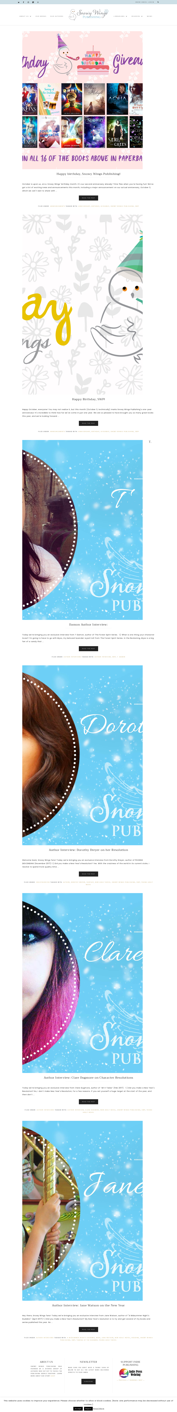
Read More (98, 1408)
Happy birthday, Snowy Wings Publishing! (88, 173)
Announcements (57, 206)
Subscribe (88, 1381)
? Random (133, 1380)
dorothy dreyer (78, 882)
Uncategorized (43, 882)
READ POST (88, 198)
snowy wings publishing (122, 206)
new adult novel (103, 882)
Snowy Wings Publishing (88, 14)
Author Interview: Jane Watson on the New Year (88, 1305)
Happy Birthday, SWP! (88, 399)
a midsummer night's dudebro (81, 1338)
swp (137, 206)
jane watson (108, 1338)
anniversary (84, 206)
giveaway (105, 206)
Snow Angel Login (144, 2)
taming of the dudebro (87, 1340)
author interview (103, 657)
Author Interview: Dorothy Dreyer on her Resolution (88, 849)
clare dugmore (92, 1110)
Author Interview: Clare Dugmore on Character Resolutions (88, 1077)
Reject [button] (88, 1409)
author (66, 882)
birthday (96, 206)
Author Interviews (72, 657)
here (53, 1376)
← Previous (122, 1380)
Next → (142, 1380)
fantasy (90, 882)
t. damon (121, 657)
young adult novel (108, 1340)
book (98, 1338)
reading (135, 1338)
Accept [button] (78, 1409)
